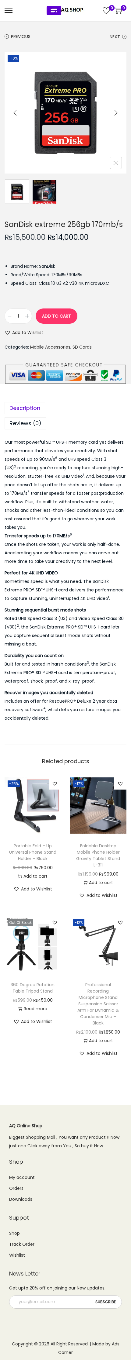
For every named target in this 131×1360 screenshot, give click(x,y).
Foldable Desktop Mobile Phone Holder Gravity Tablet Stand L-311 (98, 855)
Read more (35, 1009)
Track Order (21, 1244)
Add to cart (56, 316)
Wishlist (17, 1255)
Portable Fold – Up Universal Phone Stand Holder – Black (32, 852)
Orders (16, 1188)
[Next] (115, 112)
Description (24, 408)
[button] (24, 332)
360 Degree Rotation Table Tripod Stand (33, 988)
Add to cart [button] (35, 876)
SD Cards (82, 347)
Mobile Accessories (50, 347)
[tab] (65, 408)
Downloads (20, 1199)
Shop (14, 1233)
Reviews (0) (25, 423)
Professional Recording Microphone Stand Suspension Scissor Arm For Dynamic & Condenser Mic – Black (98, 1004)
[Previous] (15, 112)
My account (22, 1177)
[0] (106, 10)
